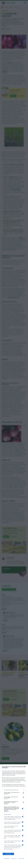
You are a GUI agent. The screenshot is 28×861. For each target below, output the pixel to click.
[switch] (23, 792)
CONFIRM (8, 853)
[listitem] (14, 790)
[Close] (25, 767)
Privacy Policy (21, 858)
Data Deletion (6, 858)
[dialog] (14, 812)
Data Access (14, 858)
